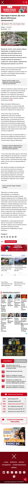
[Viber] (14, 476)
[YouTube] (4, 472)
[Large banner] (14, 9)
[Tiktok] (24, 472)
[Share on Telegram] (7, 237)
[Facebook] (8, 472)
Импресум (13, 462)
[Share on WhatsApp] (13, 237)
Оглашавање (6, 465)
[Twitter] (16, 472)
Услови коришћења (19, 465)
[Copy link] (2, 237)
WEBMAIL (14, 467)
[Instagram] (12, 472)
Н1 (11, 100)
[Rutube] (20, 472)
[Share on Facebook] (4, 237)
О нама (6, 462)
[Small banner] (14, 346)
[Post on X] (10, 237)
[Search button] (23, 2)
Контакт (21, 462)
